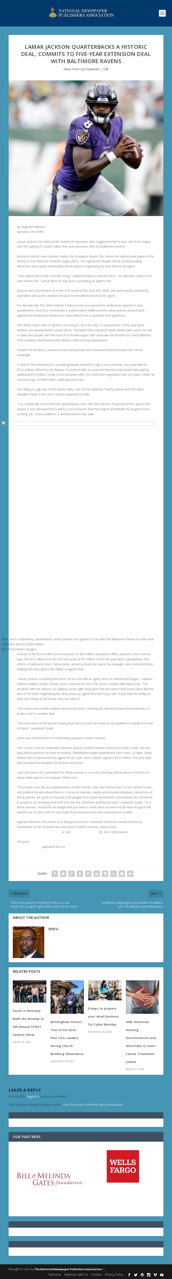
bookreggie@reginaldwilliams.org (39, 832)
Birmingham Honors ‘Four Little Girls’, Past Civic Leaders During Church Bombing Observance (67, 1038)
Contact (96, 1274)
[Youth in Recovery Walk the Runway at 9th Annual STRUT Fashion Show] (29, 991)
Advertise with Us (76, 1274)
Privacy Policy (114, 1274)
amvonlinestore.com (85, 832)
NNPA (53, 929)
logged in (33, 1096)
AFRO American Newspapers (86, 847)
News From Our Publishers (82, 69)
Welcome (54, 1274)
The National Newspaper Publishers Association (68, 1269)
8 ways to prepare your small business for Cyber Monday (103, 1016)
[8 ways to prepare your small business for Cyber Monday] (105, 990)
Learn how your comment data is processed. (93, 1105)
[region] (86, 1179)
